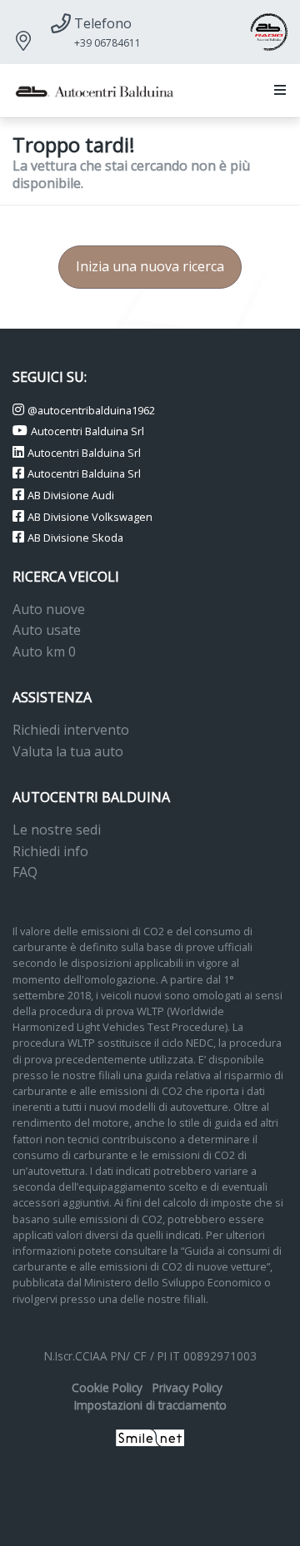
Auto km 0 (44, 651)
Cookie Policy (107, 1387)
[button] (277, 90)
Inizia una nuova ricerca (150, 266)
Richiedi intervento (70, 730)
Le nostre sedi (56, 829)
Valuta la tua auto (67, 751)
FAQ (25, 872)
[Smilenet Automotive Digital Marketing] (150, 1436)
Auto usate (46, 630)
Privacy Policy (187, 1387)
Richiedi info (50, 851)
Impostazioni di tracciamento (150, 1405)
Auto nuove (48, 609)
